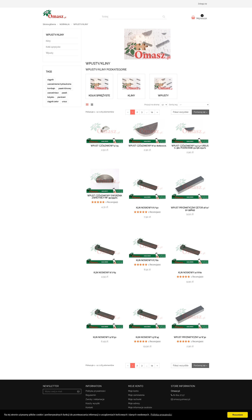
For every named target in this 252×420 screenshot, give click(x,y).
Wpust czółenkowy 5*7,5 (105, 146)
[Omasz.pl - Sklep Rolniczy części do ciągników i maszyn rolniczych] (69, 14)
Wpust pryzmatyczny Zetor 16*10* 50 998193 (190, 209)
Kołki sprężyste (99, 95)
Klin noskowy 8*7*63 (105, 272)
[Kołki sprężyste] (99, 84)
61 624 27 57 (178, 395)
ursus (64, 101)
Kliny (131, 95)
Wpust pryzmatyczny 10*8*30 (190, 337)
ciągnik (50, 80)
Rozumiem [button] (237, 415)
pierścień (61, 97)
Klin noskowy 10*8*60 (190, 272)
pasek (64, 93)
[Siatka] (88, 104)
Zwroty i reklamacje (95, 399)
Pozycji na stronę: (152, 104)
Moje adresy (134, 403)
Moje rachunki (134, 399)
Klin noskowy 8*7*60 (147, 260)
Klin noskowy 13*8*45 (147, 337)
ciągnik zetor (53, 101)
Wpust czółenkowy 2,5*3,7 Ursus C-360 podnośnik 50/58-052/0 (190, 147)
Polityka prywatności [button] (161, 414)
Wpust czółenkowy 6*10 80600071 (147, 146)
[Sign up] (78, 391)
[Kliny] (131, 84)
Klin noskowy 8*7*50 (147, 208)
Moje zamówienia (136, 395)
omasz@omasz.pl (182, 399)
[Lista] (92, 104)
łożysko (50, 97)
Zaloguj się (202, 4)
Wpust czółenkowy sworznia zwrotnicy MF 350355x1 (104, 196)
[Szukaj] (164, 16)
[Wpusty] (163, 84)
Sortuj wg (173, 104)
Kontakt (89, 407)
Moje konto (133, 391)
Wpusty (163, 95)
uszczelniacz (52, 93)
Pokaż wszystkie (180, 112)
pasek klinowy (64, 88)
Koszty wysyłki (93, 403)
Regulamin (91, 395)
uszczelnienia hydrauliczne (59, 84)
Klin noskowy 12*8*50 (104, 337)
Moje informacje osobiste (140, 407)
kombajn (51, 88)
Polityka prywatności (95, 391)
